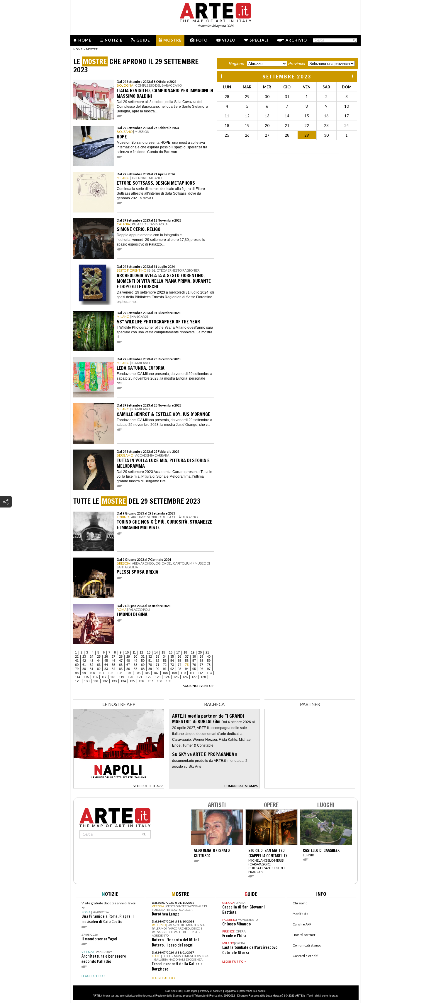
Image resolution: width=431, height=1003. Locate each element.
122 (148, 677)
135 (132, 681)
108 (165, 673)
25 (99, 656)
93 (179, 669)
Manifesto (300, 913)
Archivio (296, 40)
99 (84, 673)
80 (84, 669)
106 (147, 673)
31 (143, 656)
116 (95, 677)
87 (135, 669)
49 (135, 660)
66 (121, 664)
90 (157, 669)
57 (194, 660)
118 (112, 677)
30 (135, 656)
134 (123, 681)
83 (106, 669)
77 (201, 664)
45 (106, 660)
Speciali (259, 40)
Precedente (221, 76)
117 (103, 677)
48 (128, 660)
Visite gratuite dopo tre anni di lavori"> (109, 912)
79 (77, 669)
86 (128, 669)
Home (84, 40)
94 (187, 669)
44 (99, 660)
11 (134, 652)
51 (150, 660)
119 (121, 677)
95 (194, 669)
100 (92, 673)
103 (119, 673)
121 (139, 677)
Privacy (204, 991)
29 (128, 656)
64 (106, 664)
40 (209, 656)
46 (113, 660)
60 (77, 664)
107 (156, 673)
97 (209, 669)
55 (179, 660)
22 (77, 656)
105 (137, 673)
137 (150, 681)
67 (128, 664)
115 (86, 677)
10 (127, 652)
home (77, 49)
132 (105, 681)
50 (143, 660)
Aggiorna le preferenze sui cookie (245, 991)
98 (77, 673)
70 (150, 664)
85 (121, 669)
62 (91, 664)
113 (209, 673)
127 (194, 677)
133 (114, 681)
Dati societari (173, 991)
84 (113, 669)
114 (77, 677)
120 (130, 677)
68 (135, 664)
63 (99, 664)
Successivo (352, 76)
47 (121, 660)
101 (101, 673)
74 (179, 664)
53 (165, 660)
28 (121, 656)
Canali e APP (302, 924)
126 (185, 677)
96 (201, 669)
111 (191, 673)
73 (172, 664)
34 (165, 656)
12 (141, 652)
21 (207, 652)
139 (168, 681)
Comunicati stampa (307, 945)
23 (84, 656)
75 (187, 664)
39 (201, 656)
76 (194, 664)
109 (174, 673)
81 (91, 669)
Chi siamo (300, 903)
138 (159, 681)
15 (163, 652)
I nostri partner (304, 935)
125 (176, 677)
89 (150, 669)
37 (187, 656)
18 (185, 652)
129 (77, 681)
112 (200, 673)
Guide (143, 40)
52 (157, 660)
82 (99, 669)
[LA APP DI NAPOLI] (119, 787)
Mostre (172, 40)
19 (192, 652)
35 (172, 656)
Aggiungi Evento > (198, 685)
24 (91, 656)
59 (209, 660)
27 (113, 656)
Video (228, 40)
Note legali (190, 991)
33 (157, 656)
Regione (236, 63)
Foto (202, 40)
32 (150, 656)
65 (113, 664)
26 (106, 656)
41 (77, 660)
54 (172, 660)
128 (203, 677)
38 (194, 656)
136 (141, 681)
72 (165, 664)
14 (156, 652)
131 (96, 681)
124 (166, 677)
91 (165, 669)
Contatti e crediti (305, 956)
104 (128, 673)
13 (148, 652)
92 (172, 669)
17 (178, 652)
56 (187, 660)
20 (200, 652)
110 (183, 673)
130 (86, 681)
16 (170, 652)
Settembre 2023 (287, 76)
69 (143, 664)
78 (209, 664)
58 (201, 660)
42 (84, 660)
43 (91, 660)
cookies (217, 991)
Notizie (113, 40)
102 (110, 673)
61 (84, 664)
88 (143, 669)
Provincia (296, 63)
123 (157, 677)
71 (157, 664)
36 (179, 656)
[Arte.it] (215, 11)
